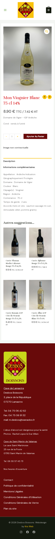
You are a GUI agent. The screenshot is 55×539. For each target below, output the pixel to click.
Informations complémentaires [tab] (19, 167)
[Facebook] (27, 532)
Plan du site (10, 508)
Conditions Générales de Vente (21, 502)
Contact (8, 480)
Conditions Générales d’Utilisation (22, 497)
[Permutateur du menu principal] (5, 10)
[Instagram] (21, 532)
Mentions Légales (13, 491)
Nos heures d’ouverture (15, 469)
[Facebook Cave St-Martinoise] (34, 532)
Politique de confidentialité (19, 485)
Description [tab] (9, 161)
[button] (47, 31)
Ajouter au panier (35, 136)
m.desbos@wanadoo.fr (22, 419)
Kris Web (29, 526)
